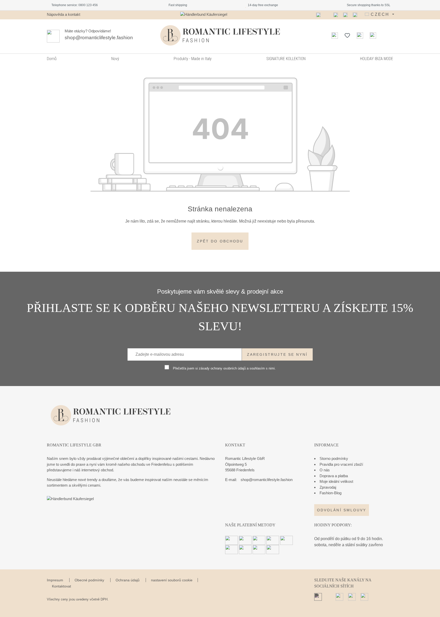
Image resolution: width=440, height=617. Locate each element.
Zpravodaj (328, 487)
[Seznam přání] (347, 35)
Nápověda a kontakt (63, 14)
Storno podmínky (334, 458)
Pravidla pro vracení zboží (341, 464)
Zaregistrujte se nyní (277, 354)
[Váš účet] (359, 35)
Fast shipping (177, 5)
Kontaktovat (61, 586)
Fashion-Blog (330, 493)
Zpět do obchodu (220, 241)
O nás (325, 470)
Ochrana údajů (128, 580)
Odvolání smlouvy (341, 510)
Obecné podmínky (90, 580)
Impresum (55, 580)
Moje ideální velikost (336, 481)
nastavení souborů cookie (172, 580)
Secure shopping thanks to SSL (367, 5)
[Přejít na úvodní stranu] (220, 35)
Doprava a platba (334, 476)
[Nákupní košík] (372, 35)
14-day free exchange (262, 5)
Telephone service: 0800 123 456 (74, 5)
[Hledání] (334, 35)
